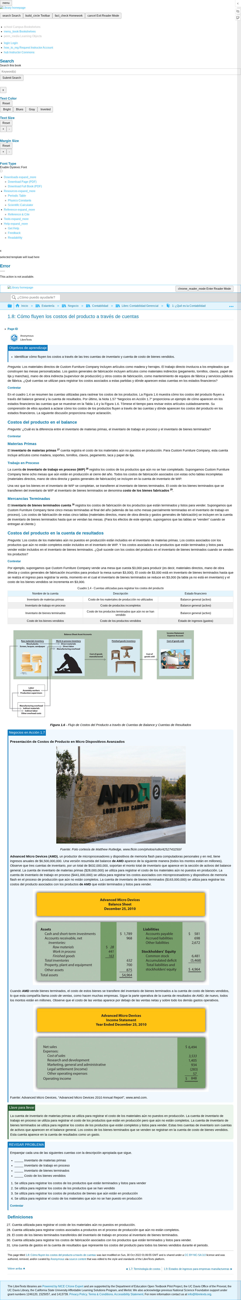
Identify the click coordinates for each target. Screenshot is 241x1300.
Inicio (25, 305)
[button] (14, 232)
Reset (6, 103)
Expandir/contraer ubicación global (231, 304)
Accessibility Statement (128, 1294)
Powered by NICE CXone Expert (63, 1286)
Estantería (48, 305)
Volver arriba (15, 1268)
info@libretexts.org (199, 1294)
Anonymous (57, 1258)
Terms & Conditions (100, 1294)
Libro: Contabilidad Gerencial (140, 305)
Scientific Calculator (20, 205)
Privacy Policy (78, 1294)
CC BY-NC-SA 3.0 (195, 1254)
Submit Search (11, 77)
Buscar (13, 298)
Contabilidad (100, 305)
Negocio (73, 305)
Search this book (10, 65)
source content (77, 1258)
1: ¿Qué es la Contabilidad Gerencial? (196, 305)
